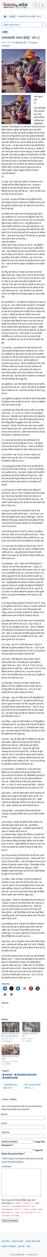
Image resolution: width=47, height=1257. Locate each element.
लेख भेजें (21, 1246)
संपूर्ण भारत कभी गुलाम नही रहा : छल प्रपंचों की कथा (10, 1034)
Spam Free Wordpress (13, 1161)
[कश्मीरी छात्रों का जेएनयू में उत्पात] (11, 1050)
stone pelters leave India (26, 1075)
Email (4, 1123)
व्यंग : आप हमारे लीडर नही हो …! (32, 1086)
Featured (8, 1075)
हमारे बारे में (6, 1241)
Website (6, 1132)
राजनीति (12, 16)
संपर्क (28, 1246)
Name (4, 1114)
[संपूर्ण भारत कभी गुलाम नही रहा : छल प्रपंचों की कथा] (11, 1027)
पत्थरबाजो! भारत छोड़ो (11, 1078)
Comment (6, 1166)
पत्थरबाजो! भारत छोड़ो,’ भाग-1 (10, 1086)
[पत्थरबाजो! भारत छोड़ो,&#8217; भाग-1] (31, 1027)
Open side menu (11, 24)
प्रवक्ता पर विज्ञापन (9, 1246)
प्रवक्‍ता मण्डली (17, 1241)
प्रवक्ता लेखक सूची (32, 1241)
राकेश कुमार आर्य (20, 42)
